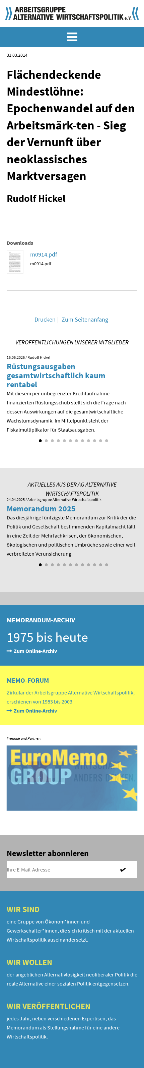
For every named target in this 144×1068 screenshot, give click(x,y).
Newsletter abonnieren (48, 853)
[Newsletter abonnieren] (125, 869)
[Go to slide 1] (39, 438)
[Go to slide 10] (93, 438)
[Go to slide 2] (45, 438)
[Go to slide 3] (51, 438)
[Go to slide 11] (99, 438)
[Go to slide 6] (69, 438)
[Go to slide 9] (87, 438)
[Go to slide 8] (81, 438)
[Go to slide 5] (63, 438)
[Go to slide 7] (75, 438)
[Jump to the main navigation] (72, 37)
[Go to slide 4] (57, 438)
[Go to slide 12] (105, 438)
